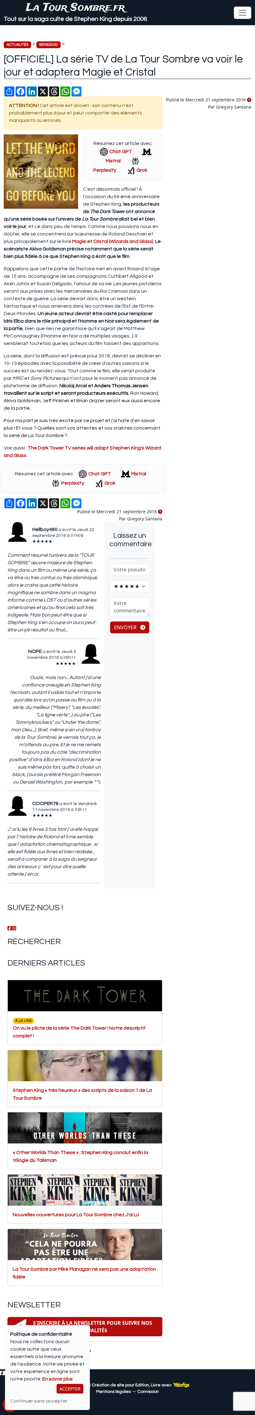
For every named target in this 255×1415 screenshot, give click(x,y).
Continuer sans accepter (38, 1401)
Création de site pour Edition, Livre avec (132, 1385)
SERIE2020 (48, 45)
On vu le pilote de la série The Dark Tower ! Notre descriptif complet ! (79, 1028)
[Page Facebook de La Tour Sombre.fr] (9, 928)
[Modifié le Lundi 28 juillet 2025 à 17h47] (249, 100)
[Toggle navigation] (242, 13)
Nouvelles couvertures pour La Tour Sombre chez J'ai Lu (76, 1214)
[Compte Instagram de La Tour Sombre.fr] (14, 928)
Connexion (148, 1391)
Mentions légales (113, 1391)
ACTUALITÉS (17, 45)
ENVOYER (126, 627)
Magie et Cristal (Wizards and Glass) (112, 241)
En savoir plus (57, 1378)
